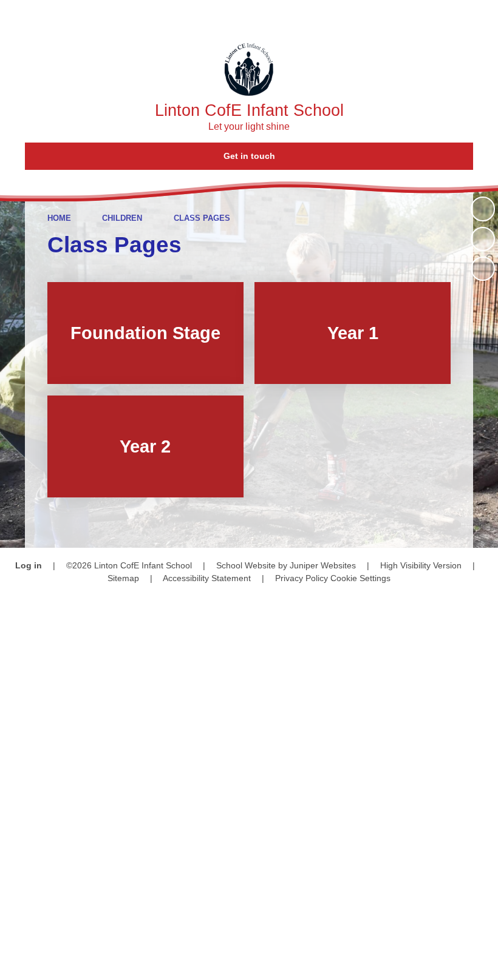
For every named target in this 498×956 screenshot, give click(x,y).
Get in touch (249, 156)
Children (122, 218)
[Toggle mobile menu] (481, 16)
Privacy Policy (301, 578)
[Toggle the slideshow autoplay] (483, 209)
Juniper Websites (323, 565)
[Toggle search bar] (446, 16)
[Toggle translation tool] (412, 16)
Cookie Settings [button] (360, 578)
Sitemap (123, 578)
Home (59, 218)
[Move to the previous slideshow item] (483, 239)
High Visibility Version (421, 565)
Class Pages (202, 218)
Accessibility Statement (207, 578)
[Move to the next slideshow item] (483, 269)
